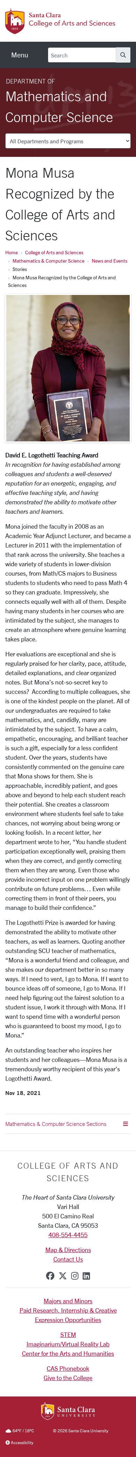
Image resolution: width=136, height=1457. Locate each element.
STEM (68, 1334)
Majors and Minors (68, 1300)
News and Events (109, 261)
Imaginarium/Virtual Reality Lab (68, 1343)
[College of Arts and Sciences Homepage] (61, 30)
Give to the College (68, 1377)
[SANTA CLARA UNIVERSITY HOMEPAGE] (68, 1412)
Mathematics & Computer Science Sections (55, 1123)
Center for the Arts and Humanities (68, 1353)
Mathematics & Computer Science (48, 261)
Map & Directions (68, 1249)
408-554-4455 (68, 1234)
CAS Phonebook (68, 1368)
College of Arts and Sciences (54, 252)
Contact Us (68, 1259)
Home (11, 252)
